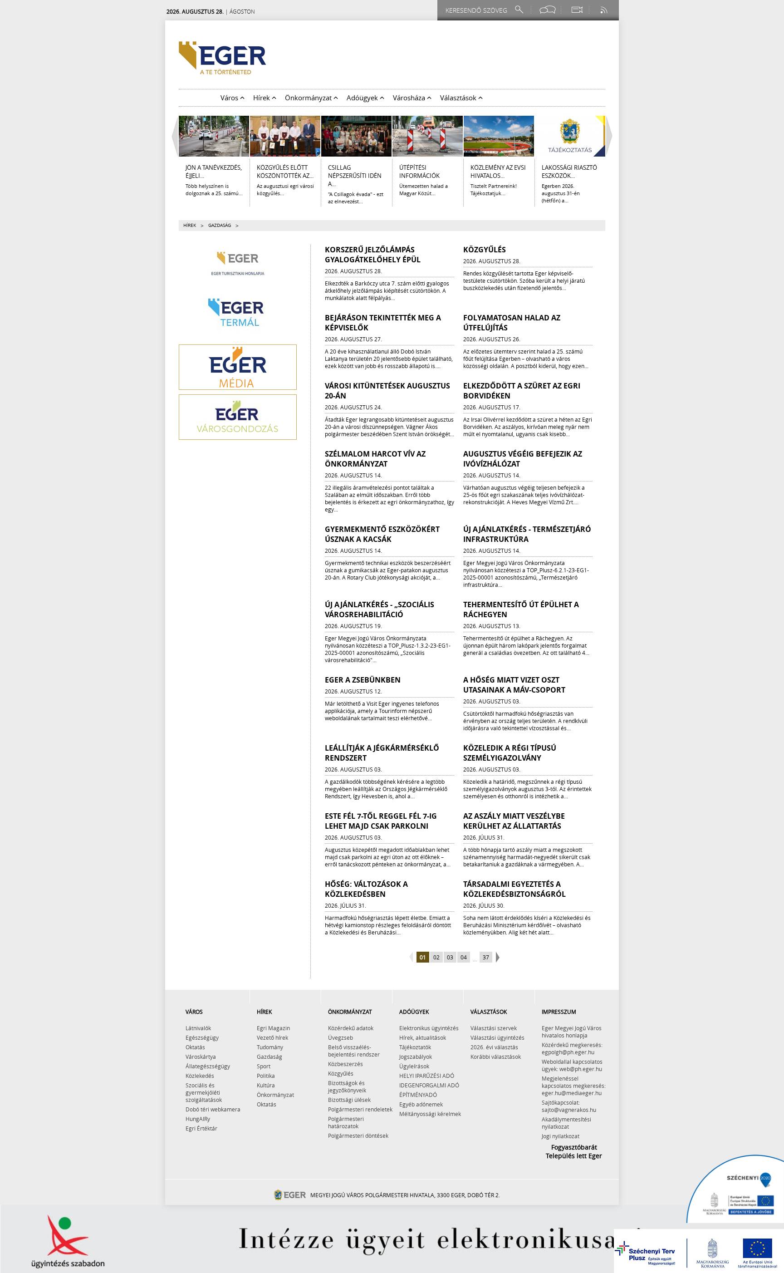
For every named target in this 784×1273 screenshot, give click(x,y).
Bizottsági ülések (349, 1099)
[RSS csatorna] (605, 9)
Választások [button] (459, 97)
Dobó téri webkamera (213, 1109)
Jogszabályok (415, 1056)
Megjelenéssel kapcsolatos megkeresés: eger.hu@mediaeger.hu (574, 1085)
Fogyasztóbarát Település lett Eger (574, 1151)
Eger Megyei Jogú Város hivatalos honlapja (572, 1031)
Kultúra (266, 1085)
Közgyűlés (484, 250)
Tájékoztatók (415, 1047)
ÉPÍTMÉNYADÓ (418, 1094)
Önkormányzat (275, 1094)
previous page (412, 957)
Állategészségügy (208, 1066)
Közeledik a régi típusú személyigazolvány (509, 753)
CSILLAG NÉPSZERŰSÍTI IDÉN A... (355, 175)
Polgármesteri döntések (358, 1135)
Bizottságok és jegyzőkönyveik (347, 1086)
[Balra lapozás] (172, 136)
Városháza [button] (410, 97)
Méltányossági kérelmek (430, 1113)
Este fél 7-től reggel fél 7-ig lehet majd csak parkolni (381, 821)
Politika (266, 1075)
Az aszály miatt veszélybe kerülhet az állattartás (514, 821)
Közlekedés (200, 1075)
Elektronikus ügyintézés (429, 1028)
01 (423, 957)
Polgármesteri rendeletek (360, 1109)
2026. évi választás (494, 1047)
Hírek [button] (262, 97)
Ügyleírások (414, 1066)
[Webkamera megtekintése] (576, 9)
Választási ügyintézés (497, 1037)
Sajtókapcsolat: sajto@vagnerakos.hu (569, 1106)
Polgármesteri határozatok (346, 1122)
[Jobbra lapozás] (611, 136)
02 (436, 957)
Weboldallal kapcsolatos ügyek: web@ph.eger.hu (572, 1065)
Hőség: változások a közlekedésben (366, 889)
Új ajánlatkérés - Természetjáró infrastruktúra (527, 534)
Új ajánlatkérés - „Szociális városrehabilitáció (379, 609)
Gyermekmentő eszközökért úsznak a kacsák (382, 534)
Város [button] (230, 97)
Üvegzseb (340, 1037)
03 (450, 957)
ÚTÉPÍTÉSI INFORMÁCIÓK (419, 171)
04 (464, 957)
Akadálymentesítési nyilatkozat (566, 1123)
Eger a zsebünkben (363, 680)
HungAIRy (198, 1118)
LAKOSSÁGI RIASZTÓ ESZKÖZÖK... (569, 171)
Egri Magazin (273, 1028)
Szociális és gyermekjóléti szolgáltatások (204, 1092)
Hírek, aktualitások (422, 1037)
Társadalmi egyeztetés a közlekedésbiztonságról (514, 889)
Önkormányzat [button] (309, 97)
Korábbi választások (495, 1056)
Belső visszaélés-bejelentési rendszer (354, 1050)
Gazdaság (269, 1056)
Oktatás (195, 1047)
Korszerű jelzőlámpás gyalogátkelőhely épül (373, 255)
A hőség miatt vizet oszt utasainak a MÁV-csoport (514, 685)
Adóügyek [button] (363, 97)
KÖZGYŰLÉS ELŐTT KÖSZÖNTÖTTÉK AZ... (285, 171)
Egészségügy (202, 1037)
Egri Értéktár (201, 1128)
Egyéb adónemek (421, 1104)
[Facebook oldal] (547, 9)
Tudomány (270, 1047)
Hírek (189, 225)
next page (496, 957)
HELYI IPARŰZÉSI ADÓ (426, 1075)
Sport (263, 1066)
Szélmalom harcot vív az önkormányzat (375, 459)
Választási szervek (493, 1028)
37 (486, 957)
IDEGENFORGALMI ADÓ (429, 1085)
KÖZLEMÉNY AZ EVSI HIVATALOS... (498, 171)
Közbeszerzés (345, 1063)
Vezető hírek (272, 1037)
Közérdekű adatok (350, 1028)
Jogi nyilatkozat (560, 1136)
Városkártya (201, 1056)
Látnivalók (198, 1028)
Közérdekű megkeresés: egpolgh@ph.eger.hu (572, 1048)
